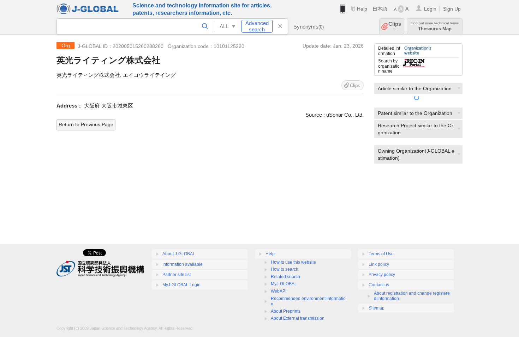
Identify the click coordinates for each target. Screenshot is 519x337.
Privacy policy (382, 274)
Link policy (379, 264)
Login (430, 9)
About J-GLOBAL (178, 253)
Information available (182, 264)
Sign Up (452, 9)
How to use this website (293, 262)
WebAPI (278, 291)
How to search (284, 269)
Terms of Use (381, 253)
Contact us (379, 284)
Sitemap (376, 308)
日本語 (379, 9)
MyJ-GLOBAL (284, 283)
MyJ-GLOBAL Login (181, 284)
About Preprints (285, 311)
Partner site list (176, 274)
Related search (285, 276)
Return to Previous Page (86, 124)
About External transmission (297, 318)
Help (362, 9)
